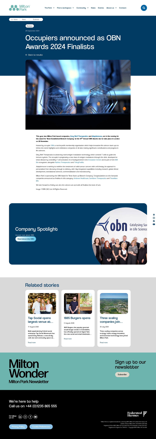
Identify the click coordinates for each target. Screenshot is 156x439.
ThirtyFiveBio (79, 162)
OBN (52, 145)
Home (16, 19)
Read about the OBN (26, 239)
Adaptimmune (97, 136)
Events (101, 8)
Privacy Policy (18, 426)
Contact (122, 8)
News (93, 8)
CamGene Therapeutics (97, 178)
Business (36, 19)
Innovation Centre (94, 160)
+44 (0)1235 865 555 (41, 406)
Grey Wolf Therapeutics (79, 136)
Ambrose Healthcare (81, 178)
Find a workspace (64, 8)
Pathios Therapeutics (63, 162)
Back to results (35, 55)
